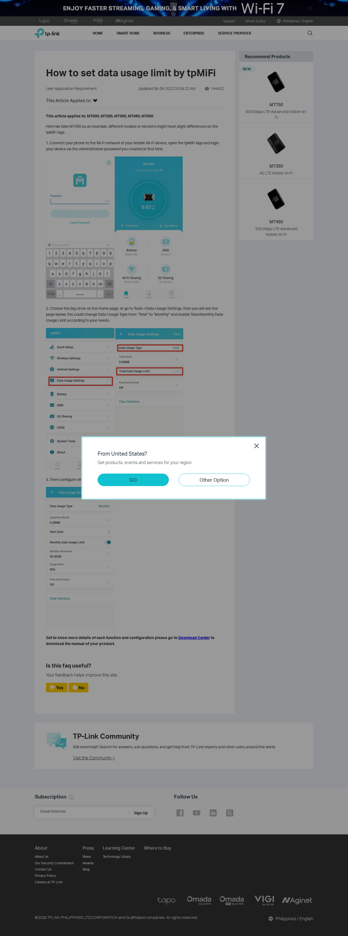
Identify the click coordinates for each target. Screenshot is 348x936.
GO (133, 480)
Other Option (214, 480)
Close (256, 446)
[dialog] (174, 468)
